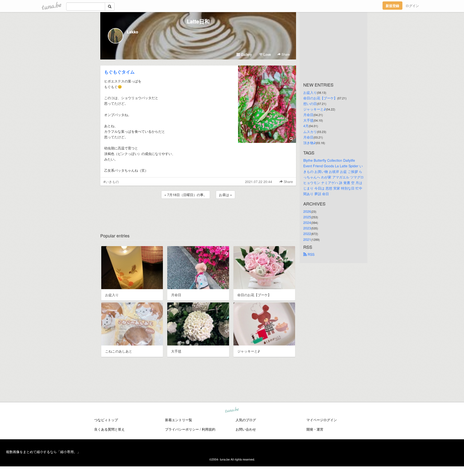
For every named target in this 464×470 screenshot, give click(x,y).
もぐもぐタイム (119, 72)
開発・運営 (314, 429)
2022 (307, 233)
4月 (306, 125)
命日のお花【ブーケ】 (320, 97)
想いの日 (310, 103)
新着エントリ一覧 (178, 419)
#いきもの (111, 181)
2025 (307, 216)
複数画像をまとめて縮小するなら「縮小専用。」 (43, 451)
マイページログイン (321, 419)
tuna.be (231, 410)
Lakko (132, 32)
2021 (307, 239)
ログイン (412, 5)
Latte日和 (198, 21)
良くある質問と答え (109, 429)
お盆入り (310, 92)
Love (266, 54)
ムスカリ (310, 131)
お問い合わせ (246, 429)
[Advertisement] (198, 213)
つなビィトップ (106, 419)
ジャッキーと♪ (314, 109)
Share (285, 54)
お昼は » (225, 194)
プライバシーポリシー (182, 429)
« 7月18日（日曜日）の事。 (185, 194)
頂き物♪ (309, 142)
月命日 (308, 114)
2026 (307, 211)
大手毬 (308, 120)
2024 (307, 222)
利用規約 (208, 429)
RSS (310, 254)
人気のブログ (246, 419)
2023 (307, 228)
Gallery (246, 54)
